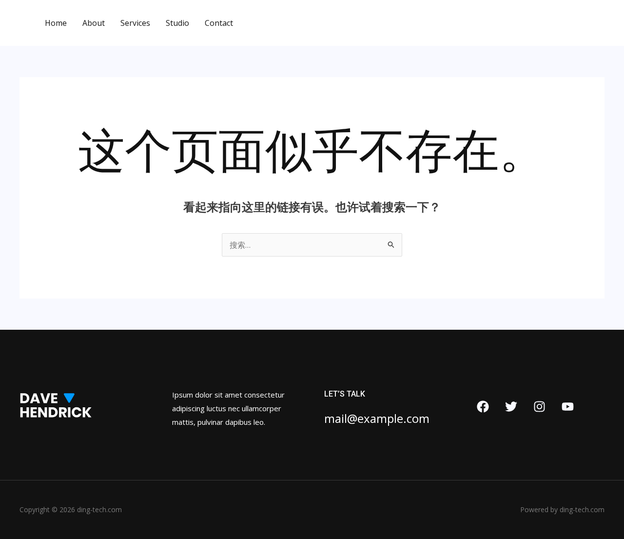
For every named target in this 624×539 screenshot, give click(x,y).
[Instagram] (539, 406)
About (93, 23)
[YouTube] (568, 406)
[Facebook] (483, 406)
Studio (177, 23)
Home (56, 23)
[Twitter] (511, 406)
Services (135, 23)
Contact (219, 23)
